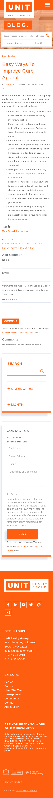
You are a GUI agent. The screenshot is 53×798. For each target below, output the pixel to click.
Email (5, 273)
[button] (47, 36)
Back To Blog (8, 56)
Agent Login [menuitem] (12, 706)
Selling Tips (22, 231)
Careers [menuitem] (9, 686)
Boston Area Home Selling (16, 244)
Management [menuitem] (12, 694)
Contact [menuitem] (9, 702)
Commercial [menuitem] (12, 698)
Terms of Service (26, 333)
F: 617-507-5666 (14, 659)
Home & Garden (26, 248)
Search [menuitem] (8, 682)
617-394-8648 (14, 437)
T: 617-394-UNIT (14, 654)
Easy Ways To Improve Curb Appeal (18, 70)
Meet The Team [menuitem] (14, 690)
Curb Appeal (8, 231)
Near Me (39, 43)
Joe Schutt (12, 85)
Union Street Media (26, 790)
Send (22, 534)
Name (5, 260)
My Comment (9, 299)
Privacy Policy (8, 333)
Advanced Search (15, 43)
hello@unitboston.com (18, 650)
